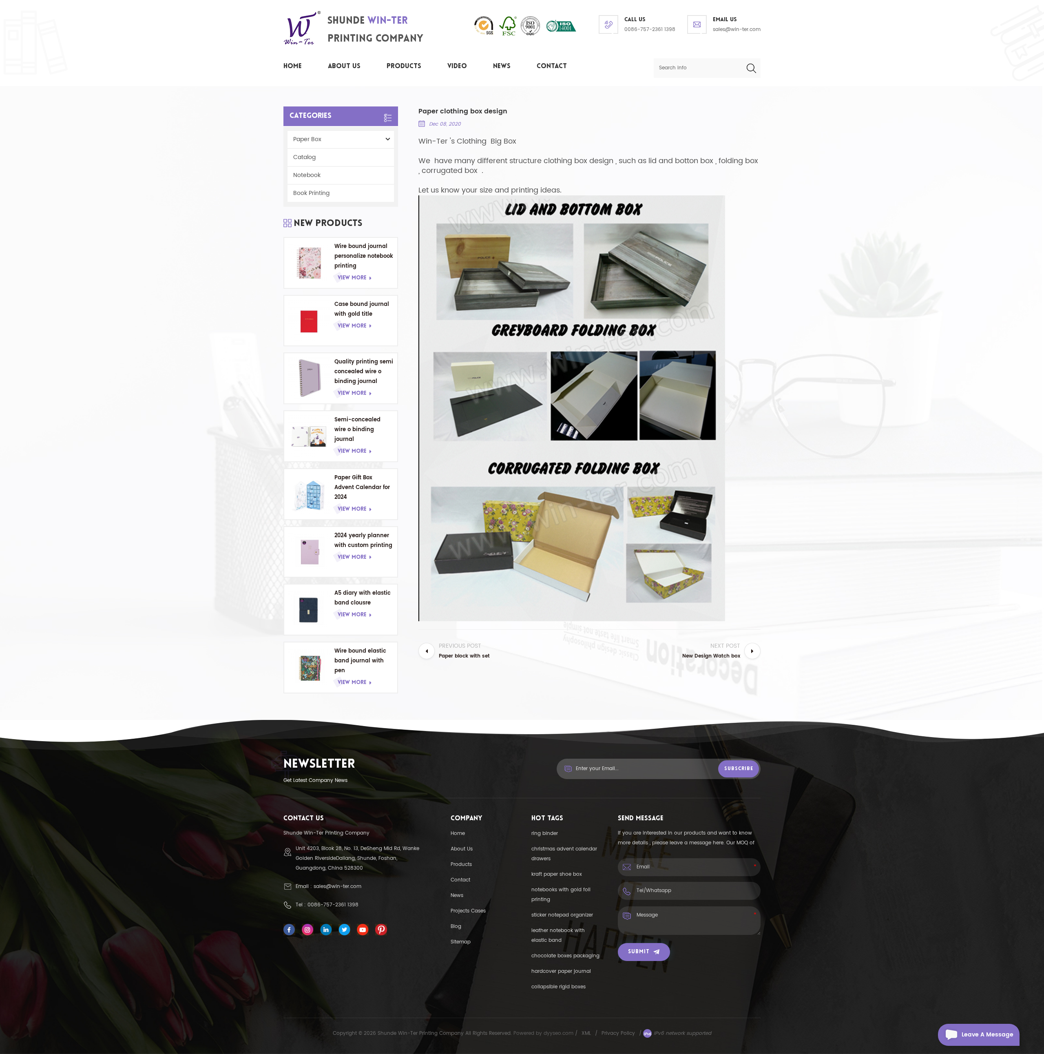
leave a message (987, 1034)
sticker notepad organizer (562, 915)
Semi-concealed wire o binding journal (357, 430)
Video (457, 66)
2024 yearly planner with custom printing (363, 540)
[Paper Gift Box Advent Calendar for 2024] (309, 494)
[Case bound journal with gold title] (309, 321)
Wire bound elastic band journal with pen (360, 661)
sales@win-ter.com (737, 29)
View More (352, 278)
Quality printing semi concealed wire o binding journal (363, 372)
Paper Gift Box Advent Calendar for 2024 (362, 488)
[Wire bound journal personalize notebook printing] (309, 263)
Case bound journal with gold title (361, 309)
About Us (344, 66)
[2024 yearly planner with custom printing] (309, 552)
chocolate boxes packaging (565, 956)
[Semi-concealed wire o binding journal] (309, 436)
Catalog (304, 157)
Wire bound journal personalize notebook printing (363, 256)
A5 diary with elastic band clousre (362, 598)
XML (586, 1033)
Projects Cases (468, 911)
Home (292, 66)
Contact (552, 66)
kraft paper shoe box (556, 874)
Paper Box (307, 139)
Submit (639, 951)
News (502, 66)
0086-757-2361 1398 (649, 29)
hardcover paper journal (561, 971)
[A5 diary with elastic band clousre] (309, 610)
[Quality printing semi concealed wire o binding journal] (309, 378)
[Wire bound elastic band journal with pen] (309, 668)
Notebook (307, 175)
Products (404, 66)
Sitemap (461, 942)
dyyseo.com (559, 1033)
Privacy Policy (618, 1033)
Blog (456, 926)
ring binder (544, 833)
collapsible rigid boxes (558, 987)
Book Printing (311, 193)
